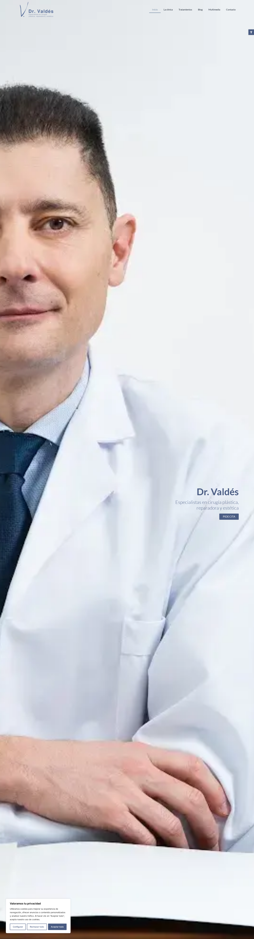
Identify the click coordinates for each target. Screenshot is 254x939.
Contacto (231, 9)
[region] (38, 916)
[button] (251, 32)
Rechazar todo (37, 926)
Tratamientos (185, 9)
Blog (200, 9)
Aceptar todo (57, 926)
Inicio (155, 9)
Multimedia (214, 9)
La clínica (168, 9)
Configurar (18, 926)
